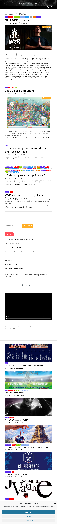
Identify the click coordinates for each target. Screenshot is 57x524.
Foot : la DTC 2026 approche (12, 244)
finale (27, 65)
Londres (12, 71)
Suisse (25, 76)
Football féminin (39, 65)
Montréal (7, 72)
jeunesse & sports (9, 166)
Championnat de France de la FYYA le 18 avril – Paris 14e (19, 252)
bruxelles (15, 206)
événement (17, 137)
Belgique (47, 58)
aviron (20, 166)
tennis (33, 76)
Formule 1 (13, 67)
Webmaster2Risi (12, 23)
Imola (41, 67)
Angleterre (19, 58)
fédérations (20, 184)
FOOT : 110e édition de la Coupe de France (16, 268)
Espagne (13, 65)
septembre (31, 74)
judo (31, 17)
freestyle (37, 206)
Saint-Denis (24, 74)
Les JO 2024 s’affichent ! (20, 90)
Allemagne (13, 58)
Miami (34, 71)
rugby (15, 74)
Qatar (49, 72)
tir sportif (43, 170)
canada (16, 60)
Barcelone (42, 58)
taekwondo (29, 170)
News (6, 17)
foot (11, 168)
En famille (18, 444)
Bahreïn (37, 58)
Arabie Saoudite (29, 58)
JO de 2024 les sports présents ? (25, 175)
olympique (31, 137)
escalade (47, 166)
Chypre (25, 62)
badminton (25, 166)
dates (16, 157)
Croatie (22, 63)
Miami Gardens (41, 71)
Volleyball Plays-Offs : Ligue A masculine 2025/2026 (19, 239)
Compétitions (17, 17)
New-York (17, 72)
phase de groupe (37, 72)
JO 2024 (26, 137)
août (23, 58)
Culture (7, 417)
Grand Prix (21, 67)
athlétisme (16, 166)
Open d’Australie (25, 72)
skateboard (16, 170)
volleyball (10, 172)
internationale (44, 206)
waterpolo (16, 172)
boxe (35, 166)
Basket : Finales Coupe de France (14, 264)
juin (12, 69)
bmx (11, 206)
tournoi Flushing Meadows (12, 80)
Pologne (45, 72)
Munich (12, 72)
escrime (7, 168)
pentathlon (7, 170)
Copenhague (21, 206)
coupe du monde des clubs (44, 62)
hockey (39, 168)
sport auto (38, 17)
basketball (10, 17)
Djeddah (38, 63)
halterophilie (29, 168)
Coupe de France (32, 62)
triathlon (48, 170)
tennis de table (40, 76)
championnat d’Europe (25, 60)
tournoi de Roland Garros (32, 78)
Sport (34, 17)
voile (6, 172)
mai (16, 71)
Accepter (28, 512)
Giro (17, 67)
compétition (13, 184)
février (24, 65)
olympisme (42, 157)
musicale (11, 417)
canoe (38, 166)
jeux (22, 137)
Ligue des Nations (36, 69)
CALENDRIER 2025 (17, 20)
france (33, 206)
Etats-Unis (19, 65)
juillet (9, 69)
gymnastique (22, 168)
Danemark (32, 63)
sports (47, 137)
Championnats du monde (12, 62)
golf (18, 168)
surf (25, 170)
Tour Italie (22, 78)
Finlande (32, 65)
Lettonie (16, 69)
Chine (20, 62)
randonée (15, 207)
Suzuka (29, 76)
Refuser (28, 516)
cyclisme (22, 17)
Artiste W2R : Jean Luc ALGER (13, 248)
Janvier (45, 67)
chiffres (12, 157)
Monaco (47, 71)
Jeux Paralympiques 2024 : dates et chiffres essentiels (27, 150)
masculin (23, 71)
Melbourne (30, 71)
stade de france (18, 76)
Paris (31, 72)
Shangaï (36, 74)
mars (19, 71)
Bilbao (6, 60)
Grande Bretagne (29, 67)
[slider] (33, 285)
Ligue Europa (44, 69)
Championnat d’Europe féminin (40, 60)
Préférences (28, 520)
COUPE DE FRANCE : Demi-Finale (14, 256)
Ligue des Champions (25, 69)
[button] (54, 503)
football (27, 17)
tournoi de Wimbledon (45, 78)
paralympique (38, 137)
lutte (46, 168)
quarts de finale (9, 74)
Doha (42, 63)
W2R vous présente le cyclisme (24, 195)
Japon (49, 67)
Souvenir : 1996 (9, 260)
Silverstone (42, 74)
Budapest (11, 60)
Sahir (18, 74)
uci (28, 207)
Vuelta (21, 80)
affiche (12, 137)
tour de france (15, 78)
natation (50, 168)
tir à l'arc (38, 170)
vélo (30, 207)
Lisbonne (7, 71)
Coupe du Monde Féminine (12, 63)
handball (37, 67)
